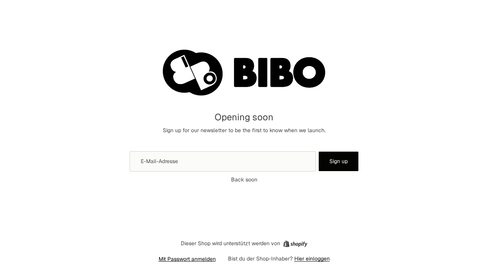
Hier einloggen (312, 258)
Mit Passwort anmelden (187, 259)
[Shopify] (295, 243)
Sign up (338, 161)
